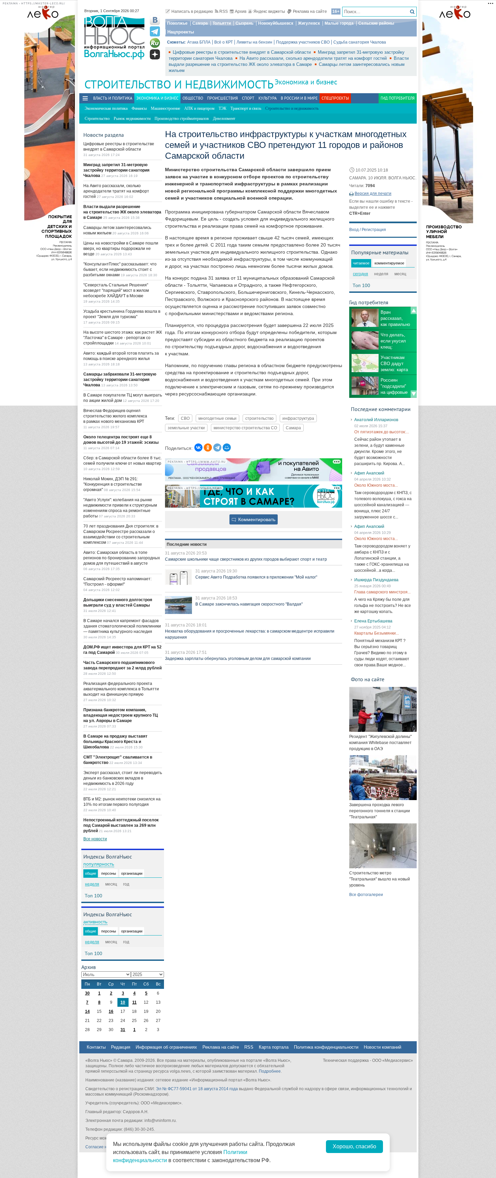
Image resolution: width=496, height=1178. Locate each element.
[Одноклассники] (208, 447)
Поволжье (177, 23)
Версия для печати (373, 193)
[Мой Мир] (227, 447)
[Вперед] (414, 394)
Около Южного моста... (376, 485)
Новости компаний (382, 1047)
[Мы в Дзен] (155, 54)
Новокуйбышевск (275, 23)
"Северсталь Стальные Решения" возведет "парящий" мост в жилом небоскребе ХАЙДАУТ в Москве (116, 290)
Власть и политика (112, 98)
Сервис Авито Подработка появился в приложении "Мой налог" (256, 577)
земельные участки (186, 428)
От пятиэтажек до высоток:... (381, 432)
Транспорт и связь (245, 108)
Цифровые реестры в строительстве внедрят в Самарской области (242, 52)
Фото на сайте (367, 679)
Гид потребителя (398, 98)
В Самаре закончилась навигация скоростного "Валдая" (249, 604)
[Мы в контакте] (155, 20)
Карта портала (273, 1047)
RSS (223, 11)
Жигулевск (309, 23)
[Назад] (414, 310)
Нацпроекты (180, 31)
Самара (200, 23)
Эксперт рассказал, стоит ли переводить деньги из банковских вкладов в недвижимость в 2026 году (122, 778)
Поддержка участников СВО (303, 42)
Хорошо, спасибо (354, 1146)
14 (87, 1011)
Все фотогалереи (366, 894)
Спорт (248, 98)
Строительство (97, 118)
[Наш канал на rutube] (155, 43)
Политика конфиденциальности (326, 1047)
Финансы (139, 108)
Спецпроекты (335, 98)
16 (111, 1011)
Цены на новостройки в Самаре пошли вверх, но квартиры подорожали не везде (120, 248)
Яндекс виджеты (269, 11)
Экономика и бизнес (306, 81)
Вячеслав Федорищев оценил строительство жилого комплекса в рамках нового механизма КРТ (115, 416)
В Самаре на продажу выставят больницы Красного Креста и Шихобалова (115, 741)
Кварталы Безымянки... (376, 633)
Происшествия (222, 98)
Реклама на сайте (310, 11)
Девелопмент (224, 118)
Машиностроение (165, 108)
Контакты (96, 1047)
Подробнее (270, 1071)
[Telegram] (217, 447)
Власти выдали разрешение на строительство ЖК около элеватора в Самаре (122, 212)
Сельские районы (376, 23)
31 (122, 1029)
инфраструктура (298, 418)
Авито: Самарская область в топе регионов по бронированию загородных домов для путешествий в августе (121, 558)
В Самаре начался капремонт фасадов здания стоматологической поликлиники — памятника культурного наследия (122, 626)
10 (122, 1002)
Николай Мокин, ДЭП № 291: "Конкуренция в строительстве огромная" (112, 484)
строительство (259, 418)
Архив (240, 11)
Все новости (95, 839)
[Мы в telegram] (155, 31)
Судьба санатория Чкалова (359, 42)
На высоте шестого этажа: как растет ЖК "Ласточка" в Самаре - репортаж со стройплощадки (122, 337)
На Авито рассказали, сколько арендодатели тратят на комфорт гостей (314, 58)
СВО (185, 418)
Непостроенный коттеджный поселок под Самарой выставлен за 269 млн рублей (121, 825)
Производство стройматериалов (182, 118)
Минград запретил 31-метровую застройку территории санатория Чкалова (116, 170)
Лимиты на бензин (254, 42)
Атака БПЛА (199, 42)
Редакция (120, 1047)
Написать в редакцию (192, 11)
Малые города (339, 23)
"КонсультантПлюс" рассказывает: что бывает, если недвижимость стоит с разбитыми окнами (120, 269)
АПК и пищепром (199, 108)
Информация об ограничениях (166, 1047)
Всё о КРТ (223, 42)
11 (134, 1002)
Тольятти (222, 23)
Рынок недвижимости (132, 118)
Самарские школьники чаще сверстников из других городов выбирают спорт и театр (246, 559)
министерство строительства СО (245, 428)
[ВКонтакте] (198, 447)
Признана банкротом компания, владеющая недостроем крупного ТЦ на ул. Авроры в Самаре (120, 715)
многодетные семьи (217, 418)
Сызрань (244, 23)
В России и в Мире (299, 98)
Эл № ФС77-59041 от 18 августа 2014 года (197, 1088)
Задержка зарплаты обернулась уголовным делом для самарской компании (238, 658)
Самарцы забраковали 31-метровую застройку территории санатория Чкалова (119, 379)
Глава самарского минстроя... (382, 592)
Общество (193, 98)
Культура (267, 98)
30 (87, 993)
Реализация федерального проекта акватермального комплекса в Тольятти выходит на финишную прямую (121, 689)
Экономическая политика (106, 108)
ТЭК (222, 108)
